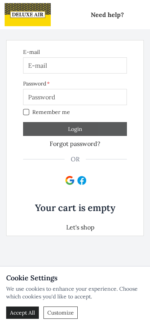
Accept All (22, 312)
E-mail (31, 52)
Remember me (51, 112)
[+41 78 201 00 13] (131, 15)
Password (34, 83)
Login (75, 129)
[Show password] (116, 97)
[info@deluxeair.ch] (142, 15)
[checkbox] (26, 112)
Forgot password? (75, 143)
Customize (60, 312)
